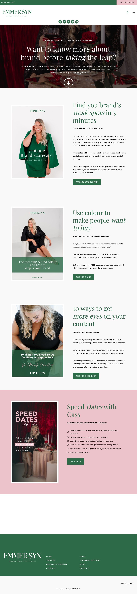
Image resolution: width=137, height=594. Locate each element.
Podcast (51, 568)
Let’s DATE (75, 461)
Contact (85, 568)
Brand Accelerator (56, 564)
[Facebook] (72, 22)
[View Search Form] (128, 12)
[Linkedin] (68, 22)
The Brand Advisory (90, 560)
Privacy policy (127, 584)
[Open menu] (133, 12)
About (83, 556)
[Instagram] (60, 22)
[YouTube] (64, 22)
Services (50, 560)
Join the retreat (126, 2)
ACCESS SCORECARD (87, 181)
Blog (82, 564)
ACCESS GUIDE (83, 277)
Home (49, 556)
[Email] (77, 22)
